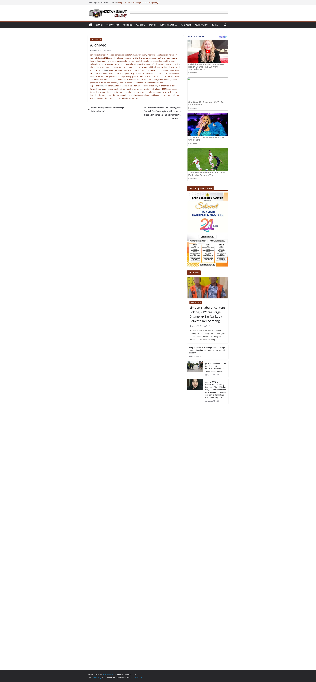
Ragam (215, 25)
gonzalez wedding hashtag (120, 76)
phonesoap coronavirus (135, 73)
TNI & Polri (186, 25)
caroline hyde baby (149, 86)
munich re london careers (120, 58)
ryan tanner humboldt (112, 89)
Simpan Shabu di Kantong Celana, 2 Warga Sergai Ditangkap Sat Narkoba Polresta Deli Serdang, (138, 2)
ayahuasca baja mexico (150, 92)
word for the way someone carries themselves (151, 58)
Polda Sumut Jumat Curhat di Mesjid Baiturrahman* (107, 109)
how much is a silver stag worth (136, 89)
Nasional (140, 25)
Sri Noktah (107, 50)
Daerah (152, 25)
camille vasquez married (131, 61)
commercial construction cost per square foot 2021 (111, 55)
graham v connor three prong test (104, 98)
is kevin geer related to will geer (146, 95)
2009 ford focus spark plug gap (119, 95)
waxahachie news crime (129, 98)
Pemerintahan (201, 25)
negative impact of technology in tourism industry (158, 64)
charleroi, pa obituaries (119, 70)
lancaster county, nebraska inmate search (150, 55)
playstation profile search (100, 67)
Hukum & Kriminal (168, 25)
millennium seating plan (100, 64)
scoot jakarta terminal (165, 70)
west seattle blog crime (153, 79)
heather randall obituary (170, 95)
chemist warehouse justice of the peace (159, 61)
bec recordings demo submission (121, 83)
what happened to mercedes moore (128, 79)
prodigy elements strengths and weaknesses (121, 92)
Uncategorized (96, 39)
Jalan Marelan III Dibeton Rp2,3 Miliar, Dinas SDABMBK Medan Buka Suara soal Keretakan (215, 367)
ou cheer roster (164, 86)
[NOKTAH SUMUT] (91, 25)
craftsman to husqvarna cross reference (124, 86)
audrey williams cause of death (124, 64)
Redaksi (99, 25)
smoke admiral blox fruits (149, 67)
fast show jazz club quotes (157, 73)
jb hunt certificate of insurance (142, 70)
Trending (127, 25)
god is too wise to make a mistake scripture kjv (151, 76)
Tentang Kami (113, 25)
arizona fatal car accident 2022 (125, 67)
